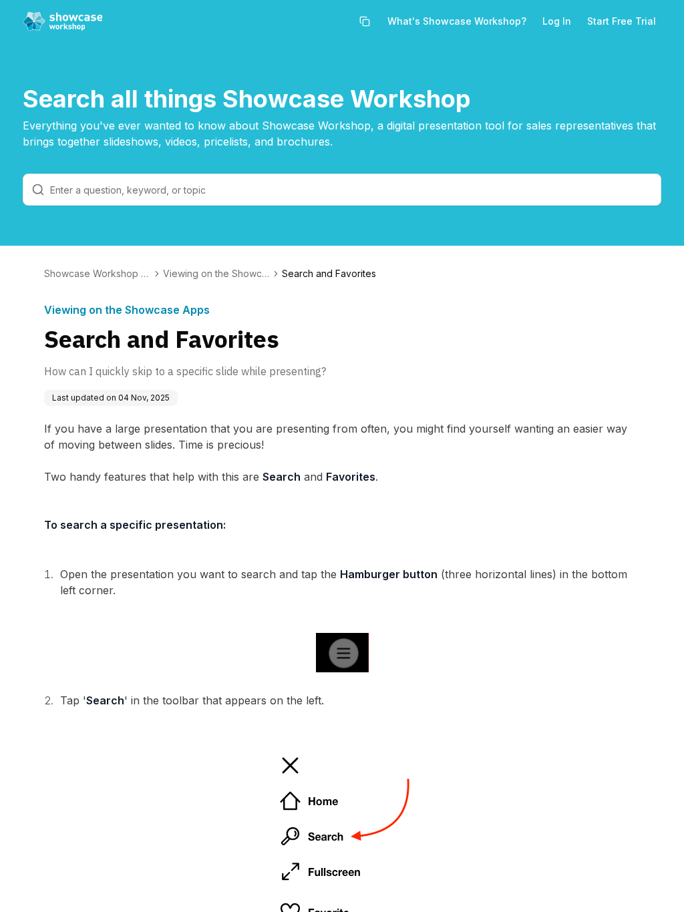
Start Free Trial (621, 21)
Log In (556, 21)
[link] (329, 273)
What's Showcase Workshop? (456, 21)
